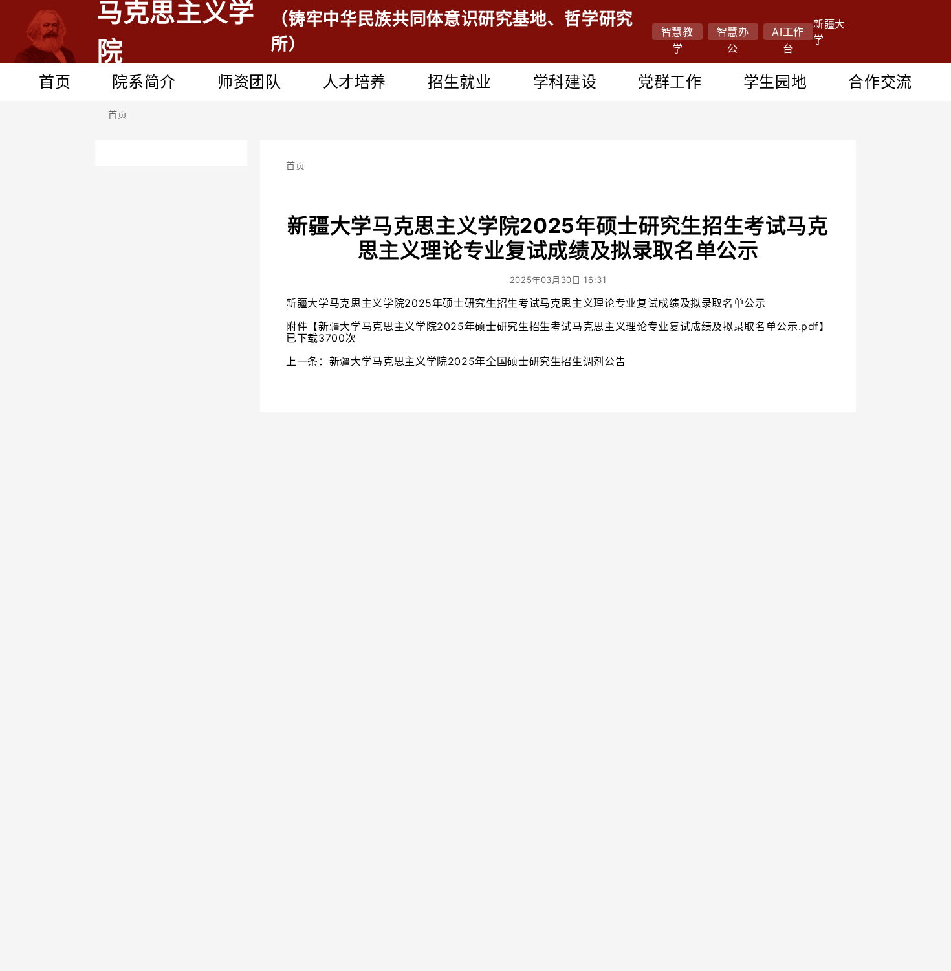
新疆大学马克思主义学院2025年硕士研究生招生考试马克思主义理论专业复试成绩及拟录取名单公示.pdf (568, 326)
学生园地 (775, 82)
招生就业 (460, 82)
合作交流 (880, 82)
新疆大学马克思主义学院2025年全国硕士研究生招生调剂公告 (477, 361)
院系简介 (144, 82)
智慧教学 (677, 32)
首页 (55, 82)
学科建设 (565, 82)
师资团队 (249, 82)
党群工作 (670, 82)
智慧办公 (733, 32)
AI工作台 (788, 32)
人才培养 (355, 82)
